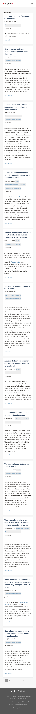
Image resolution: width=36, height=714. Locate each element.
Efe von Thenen (8, 646)
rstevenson (7, 28)
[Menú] (32, 3)
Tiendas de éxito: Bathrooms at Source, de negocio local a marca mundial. (17, 107)
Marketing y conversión (11, 184)
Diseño (18, 241)
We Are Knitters (16, 262)
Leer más (7, 40)
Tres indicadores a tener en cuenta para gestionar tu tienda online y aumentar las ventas (17, 522)
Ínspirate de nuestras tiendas (13, 116)
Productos (22, 184)
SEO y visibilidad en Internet (13, 295)
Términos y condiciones (19, 702)
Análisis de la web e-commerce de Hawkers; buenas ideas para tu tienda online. (17, 363)
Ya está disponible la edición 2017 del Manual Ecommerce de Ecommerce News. (17, 175)
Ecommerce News (17, 197)
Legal (17, 181)
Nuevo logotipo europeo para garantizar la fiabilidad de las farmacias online (16, 633)
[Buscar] (28, 3)
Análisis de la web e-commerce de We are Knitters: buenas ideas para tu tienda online (17, 234)
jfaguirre (6, 597)
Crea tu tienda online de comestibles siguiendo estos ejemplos (16, 51)
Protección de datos (20, 704)
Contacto (7, 702)
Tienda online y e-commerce (13, 25)
